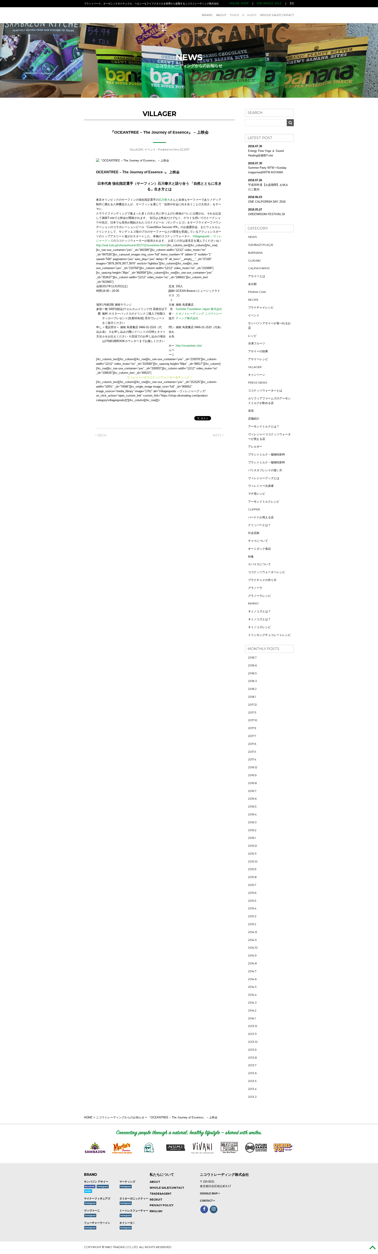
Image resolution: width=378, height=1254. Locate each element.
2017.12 (252, 704)
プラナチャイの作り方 (262, 580)
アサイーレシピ (258, 359)
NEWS (252, 237)
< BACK (101, 435)
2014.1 (252, 1018)
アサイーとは (256, 276)
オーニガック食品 (259, 548)
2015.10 (252, 861)
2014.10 (253, 947)
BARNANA (255, 252)
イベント (150, 149)
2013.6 (252, 1073)
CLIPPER (254, 509)
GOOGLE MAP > (210, 1193)
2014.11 (252, 940)
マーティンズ (127, 1181)
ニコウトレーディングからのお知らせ (120, 1117)
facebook (90, 1186)
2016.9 (252, 775)
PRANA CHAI (257, 292)
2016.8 (252, 783)
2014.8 (252, 963)
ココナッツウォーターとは (265, 390)
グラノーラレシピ (259, 595)
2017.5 (252, 751)
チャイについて (258, 540)
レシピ (252, 335)
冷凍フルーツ (256, 343)
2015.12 (252, 845)
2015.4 (252, 908)
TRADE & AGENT (243, 15)
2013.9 (252, 1049)
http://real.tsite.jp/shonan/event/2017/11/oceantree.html (131, 245)
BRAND (207, 15)
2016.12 (252, 767)
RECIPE (253, 299)
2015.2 (252, 924)
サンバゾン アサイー (96, 1181)
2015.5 (252, 900)
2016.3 (252, 822)
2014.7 (252, 971)
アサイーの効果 (258, 351)
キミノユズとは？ (259, 611)
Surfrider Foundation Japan (193, 309)
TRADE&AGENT (161, 1193)
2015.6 (252, 892)
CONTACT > (207, 1200)
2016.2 (252, 830)
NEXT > (218, 435)
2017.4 (252, 759)
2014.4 (252, 994)
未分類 (252, 284)
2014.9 (252, 955)
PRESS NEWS (257, 382)
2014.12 (252, 932)
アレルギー (255, 446)
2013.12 (252, 1026)
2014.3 (252, 1002)
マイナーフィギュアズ (97, 1198)
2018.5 (252, 673)
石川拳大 (164, 199)
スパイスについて (259, 564)
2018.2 (252, 689)
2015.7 (252, 885)
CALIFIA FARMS (259, 268)
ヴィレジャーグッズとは (263, 478)
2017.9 (252, 728)
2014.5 (252, 986)
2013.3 (252, 1096)
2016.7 (252, 791)
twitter (88, 1191)
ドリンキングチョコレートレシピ (269, 635)
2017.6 (252, 744)
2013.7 (252, 1065)
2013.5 (252, 1081)
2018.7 (252, 657)
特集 (251, 556)
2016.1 (252, 838)
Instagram (102, 1186)
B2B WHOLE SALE (269, 3)
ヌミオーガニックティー (133, 1198)
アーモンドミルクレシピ (263, 501)
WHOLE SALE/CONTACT (277, 15)
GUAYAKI (254, 260)
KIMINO (253, 603)
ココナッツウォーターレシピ (266, 572)
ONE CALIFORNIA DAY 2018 (266, 201)
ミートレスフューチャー (133, 1210)
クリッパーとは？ (259, 525)
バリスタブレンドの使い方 (265, 470)
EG (292, 3)
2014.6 (252, 979)
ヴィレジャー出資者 (261, 485)
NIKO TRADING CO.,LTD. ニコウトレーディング (115, 15)
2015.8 (252, 877)
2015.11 (252, 853)
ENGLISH (156, 1211)
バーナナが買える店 (261, 517)
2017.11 (252, 712)
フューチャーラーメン (97, 1222)
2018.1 (252, 696)
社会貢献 (253, 533)
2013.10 (253, 1041)
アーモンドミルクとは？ (263, 426)
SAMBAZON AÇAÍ (260, 244)
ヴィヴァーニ (92, 1210)
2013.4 (252, 1089)
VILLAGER (136, 149)
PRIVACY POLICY (161, 1205)
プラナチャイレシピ (261, 307)
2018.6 (252, 665)
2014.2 (252, 1010)
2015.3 (252, 916)
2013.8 (252, 1057)
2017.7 (252, 736)
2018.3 (252, 681)
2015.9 (252, 869)
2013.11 (252, 1034)
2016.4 (252, 814)
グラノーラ (255, 588)
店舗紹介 (253, 418)
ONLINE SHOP (239, 3)
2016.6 (252, 798)
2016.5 (252, 806)
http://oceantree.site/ (189, 345)
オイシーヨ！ (127, 1222)
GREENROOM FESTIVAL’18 (266, 214)
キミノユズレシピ (259, 627)
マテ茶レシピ (256, 493)
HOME (88, 1117)
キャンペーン (256, 374)
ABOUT (221, 15)
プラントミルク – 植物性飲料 (266, 454)
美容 (251, 410)
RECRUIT (156, 1199)
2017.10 (252, 720)
